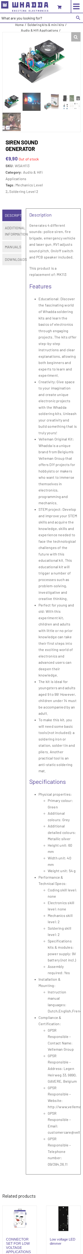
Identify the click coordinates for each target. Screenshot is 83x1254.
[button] (75, 36)
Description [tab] (13, 215)
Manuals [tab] (13, 247)
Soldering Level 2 (23, 191)
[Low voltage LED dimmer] (63, 1219)
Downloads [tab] (13, 259)
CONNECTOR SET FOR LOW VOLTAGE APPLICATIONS (18, 1245)
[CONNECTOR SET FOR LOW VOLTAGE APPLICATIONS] (20, 1219)
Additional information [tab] (13, 231)
